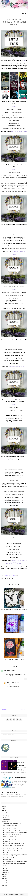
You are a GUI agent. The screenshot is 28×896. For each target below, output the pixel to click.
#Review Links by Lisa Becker (9, 857)
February (5, 872)
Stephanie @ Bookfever (9, 670)
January (5, 874)
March (4, 870)
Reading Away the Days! (14, 6)
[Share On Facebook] (8, 579)
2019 (3, 808)
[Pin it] (13, 579)
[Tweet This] (5, 579)
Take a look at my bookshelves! (10, 825)
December (5, 814)
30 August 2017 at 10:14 (11, 684)
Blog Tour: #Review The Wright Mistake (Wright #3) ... (15, 854)
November (5, 816)
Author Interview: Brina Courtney (9, 792)
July (4, 865)
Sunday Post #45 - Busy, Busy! (9, 836)
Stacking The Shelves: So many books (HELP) (13, 848)
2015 (3, 878)
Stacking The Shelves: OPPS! (9, 828)
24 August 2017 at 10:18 (8, 672)
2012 (3, 884)
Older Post (23, 709)
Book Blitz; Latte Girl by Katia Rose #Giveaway (13, 838)
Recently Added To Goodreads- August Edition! (13, 843)
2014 (3, 880)
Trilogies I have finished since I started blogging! (14, 863)
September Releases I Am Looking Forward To (13, 823)
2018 (3, 810)
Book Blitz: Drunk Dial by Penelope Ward (12, 834)
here (17, 70)
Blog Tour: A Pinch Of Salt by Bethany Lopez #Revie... (15, 827)
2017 (3, 812)
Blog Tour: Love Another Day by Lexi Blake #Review (15, 832)
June (4, 867)
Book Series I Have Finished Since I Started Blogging (15, 830)
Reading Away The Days (13, 682)
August (5, 821)
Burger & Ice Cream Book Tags (10, 839)
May (4, 868)
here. (25, 60)
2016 (3, 876)
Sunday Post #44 (7, 859)
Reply (26, 678)
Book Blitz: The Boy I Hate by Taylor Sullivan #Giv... (15, 847)
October (5, 817)
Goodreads (14, 106)
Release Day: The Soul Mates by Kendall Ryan (13, 845)
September (5, 819)
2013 (3, 882)
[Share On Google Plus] (10, 579)
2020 (3, 806)
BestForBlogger (22, 894)
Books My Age (6, 841)
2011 (3, 885)
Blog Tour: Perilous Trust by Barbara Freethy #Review (15, 861)
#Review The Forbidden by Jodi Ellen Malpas (13, 856)
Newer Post (5, 709)
